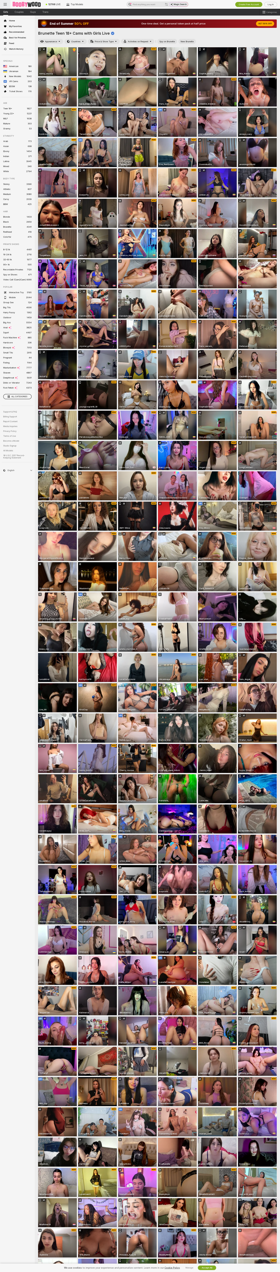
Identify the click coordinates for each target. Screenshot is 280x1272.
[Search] (166, 4)
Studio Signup (10, 446)
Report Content (10, 421)
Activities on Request (138, 41)
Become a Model (11, 441)
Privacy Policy (10, 431)
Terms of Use (9, 436)
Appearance (51, 41)
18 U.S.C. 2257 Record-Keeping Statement (14, 456)
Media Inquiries (10, 426)
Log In (271, 4)
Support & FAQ (10, 412)
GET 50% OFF (265, 24)
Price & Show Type (104, 41)
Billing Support (10, 417)
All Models (8, 451)
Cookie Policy (172, 1267)
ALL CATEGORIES (19, 396)
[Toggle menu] (5, 4)
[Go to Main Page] (26, 4)
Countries (76, 41)
